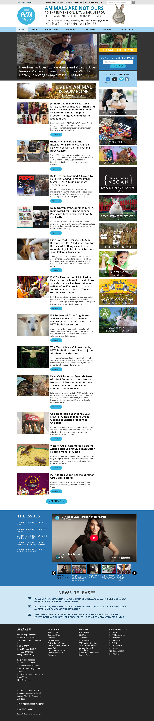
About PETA (53, 632)
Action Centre (51, 29)
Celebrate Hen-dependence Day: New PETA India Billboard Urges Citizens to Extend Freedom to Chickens (70, 418)
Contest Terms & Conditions (86, 649)
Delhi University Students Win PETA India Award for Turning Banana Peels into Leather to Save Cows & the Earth (72, 212)
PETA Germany (115, 640)
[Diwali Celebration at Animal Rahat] (94, 569)
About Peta (108, 29)
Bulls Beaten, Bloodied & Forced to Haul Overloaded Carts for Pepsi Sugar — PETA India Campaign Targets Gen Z (71, 180)
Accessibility (84, 632)
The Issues (70, 29)
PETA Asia (113, 648)
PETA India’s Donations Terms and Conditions (88, 644)
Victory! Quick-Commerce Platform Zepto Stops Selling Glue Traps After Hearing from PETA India (72, 448)
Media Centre (89, 29)
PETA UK (113, 643)
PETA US (113, 632)
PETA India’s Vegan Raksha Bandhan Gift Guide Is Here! (72, 476)
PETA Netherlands (117, 635)
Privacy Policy (84, 640)
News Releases (77, 593)
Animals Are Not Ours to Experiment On (32, 537)
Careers (51, 637)
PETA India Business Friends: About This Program (56, 652)
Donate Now (127, 29)
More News (55, 501)
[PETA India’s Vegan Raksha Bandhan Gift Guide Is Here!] (33, 484)
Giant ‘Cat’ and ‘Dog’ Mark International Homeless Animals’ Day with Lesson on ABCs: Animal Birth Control (70, 146)
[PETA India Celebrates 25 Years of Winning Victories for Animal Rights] (79, 569)
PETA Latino (114, 654)
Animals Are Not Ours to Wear (32, 530)
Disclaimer (83, 637)
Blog (34, 29)
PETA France (114, 637)
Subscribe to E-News (57, 643)
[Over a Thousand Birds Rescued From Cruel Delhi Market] (109, 569)
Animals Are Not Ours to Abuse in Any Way (32, 550)
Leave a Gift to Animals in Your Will (58, 647)
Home (21, 29)
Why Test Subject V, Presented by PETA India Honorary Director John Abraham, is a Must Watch (71, 350)
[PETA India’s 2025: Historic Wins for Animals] (64, 569)
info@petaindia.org (25, 655)
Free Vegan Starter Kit (94, 2)
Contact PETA (54, 635)
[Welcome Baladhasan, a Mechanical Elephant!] (124, 569)
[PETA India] (26, 15)
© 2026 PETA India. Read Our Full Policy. (89, 654)
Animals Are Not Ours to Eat (32, 523)
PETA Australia (115, 646)
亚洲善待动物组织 (116, 651)
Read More (56, 135)
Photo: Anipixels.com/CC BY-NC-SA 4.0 (127, 89)
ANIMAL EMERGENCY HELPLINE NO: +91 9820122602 (64, 2)
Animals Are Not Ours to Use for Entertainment (32, 543)
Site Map (82, 635)
